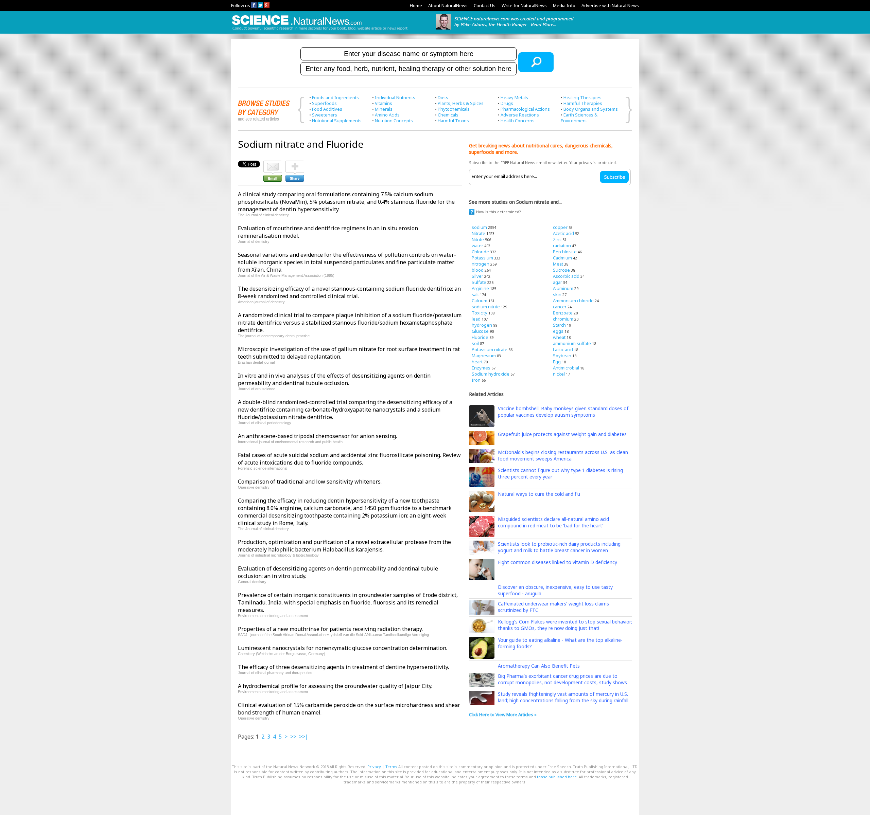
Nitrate (478, 233)
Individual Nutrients (395, 97)
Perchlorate (565, 252)
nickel (559, 374)
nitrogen (480, 264)
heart (477, 362)
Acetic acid (563, 233)
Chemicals (448, 115)
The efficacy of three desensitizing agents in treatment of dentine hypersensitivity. (343, 667)
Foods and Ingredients (335, 97)
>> (293, 736)
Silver (477, 276)
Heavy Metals (514, 97)
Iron (476, 380)
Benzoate (563, 313)
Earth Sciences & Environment (579, 118)
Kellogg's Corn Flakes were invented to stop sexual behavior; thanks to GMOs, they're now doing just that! (565, 624)
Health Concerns (518, 120)
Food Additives (327, 109)
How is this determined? (498, 211)
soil (475, 343)
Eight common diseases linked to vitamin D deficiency (557, 562)
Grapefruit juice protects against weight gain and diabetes (562, 434)
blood (478, 270)
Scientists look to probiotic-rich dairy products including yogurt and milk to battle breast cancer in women (559, 547)
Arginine (480, 288)
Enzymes (481, 368)
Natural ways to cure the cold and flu (539, 494)
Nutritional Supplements (337, 120)
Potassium (482, 258)
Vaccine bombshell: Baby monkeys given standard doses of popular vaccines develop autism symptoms (563, 411)
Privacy (374, 766)
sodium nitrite (486, 307)
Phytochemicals (454, 109)
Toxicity (479, 313)
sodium (479, 227)
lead (476, 319)
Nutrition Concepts (394, 120)
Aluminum (563, 288)
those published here (557, 776)
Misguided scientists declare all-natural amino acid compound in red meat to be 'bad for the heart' (553, 522)
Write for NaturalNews (524, 5)
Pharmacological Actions (525, 109)
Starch (559, 325)
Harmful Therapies (582, 103)
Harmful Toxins (453, 120)
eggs (558, 331)
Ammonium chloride (573, 300)
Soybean (562, 355)
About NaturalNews (448, 5)
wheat (559, 337)
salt (475, 294)
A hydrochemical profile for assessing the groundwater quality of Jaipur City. (335, 686)
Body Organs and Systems (590, 109)
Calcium (479, 300)
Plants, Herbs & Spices (461, 103)
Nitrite (478, 239)
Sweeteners (324, 115)
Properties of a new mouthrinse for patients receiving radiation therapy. (330, 629)
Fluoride (480, 337)
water (477, 245)
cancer (560, 307)
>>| (303, 736)
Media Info (564, 5)
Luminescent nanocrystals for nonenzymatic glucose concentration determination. (342, 648)
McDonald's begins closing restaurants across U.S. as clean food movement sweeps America (563, 455)
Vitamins (383, 103)
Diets (443, 97)
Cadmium (562, 258)
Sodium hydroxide (490, 374)
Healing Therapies (582, 97)
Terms (391, 766)
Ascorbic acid (566, 276)
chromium (563, 319)
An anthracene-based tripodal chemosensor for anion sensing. (317, 436)
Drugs (507, 103)
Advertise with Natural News (610, 5)
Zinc (557, 239)
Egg (557, 362)
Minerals (384, 109)
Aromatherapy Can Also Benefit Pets (539, 666)
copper (560, 227)
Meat (558, 264)
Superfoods (324, 103)
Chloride (480, 252)
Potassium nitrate (489, 349)
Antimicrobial (566, 368)
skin (557, 294)
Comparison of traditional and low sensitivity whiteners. (310, 481)
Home (416, 5)
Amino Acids (387, 115)
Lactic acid (563, 349)
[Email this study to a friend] (272, 164)
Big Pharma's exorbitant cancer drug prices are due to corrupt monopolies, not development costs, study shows (562, 679)
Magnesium (484, 355)
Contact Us (484, 5)
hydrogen (482, 325)
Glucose (480, 331)
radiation (562, 245)
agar (557, 282)
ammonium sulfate (572, 343)
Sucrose (561, 270)
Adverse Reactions (520, 115)
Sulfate (479, 282)
